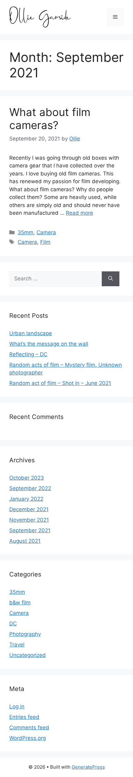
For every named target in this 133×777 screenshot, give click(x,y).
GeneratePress (88, 767)
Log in (16, 706)
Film (45, 242)
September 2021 (29, 530)
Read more (79, 213)
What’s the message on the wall (48, 344)
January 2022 (26, 499)
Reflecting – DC (28, 354)
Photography (25, 634)
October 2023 (26, 478)
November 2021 (29, 520)
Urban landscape (30, 333)
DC (13, 623)
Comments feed (29, 727)
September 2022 (30, 488)
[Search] (110, 278)
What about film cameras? (49, 119)
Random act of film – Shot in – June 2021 (60, 383)
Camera (46, 232)
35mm (25, 232)
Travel (16, 644)
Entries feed (24, 717)
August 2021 (25, 541)
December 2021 (29, 509)
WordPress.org (27, 738)
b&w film (20, 602)
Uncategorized (27, 655)
